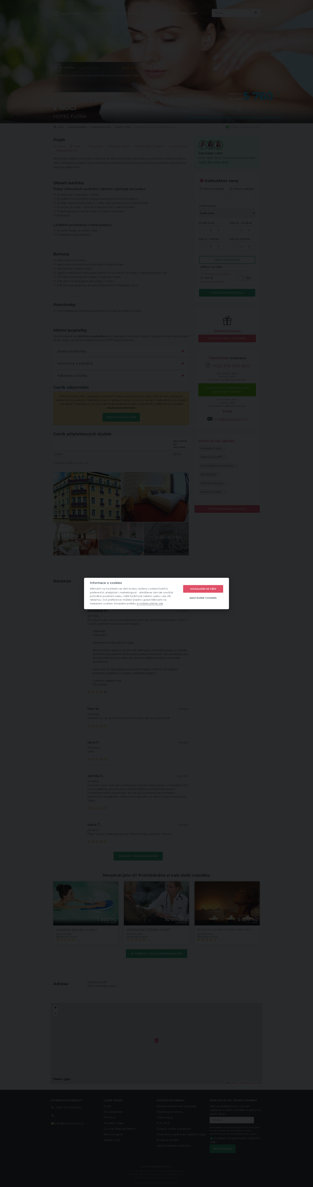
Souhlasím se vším (203, 588)
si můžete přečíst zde (150, 603)
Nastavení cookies (203, 597)
